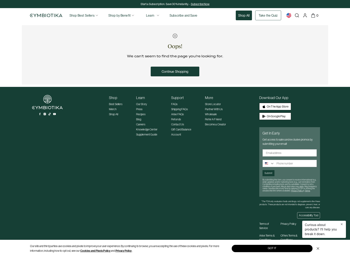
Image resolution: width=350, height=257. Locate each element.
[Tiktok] (49, 114)
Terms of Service (264, 226)
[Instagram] (44, 114)
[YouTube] (54, 114)
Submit (268, 173)
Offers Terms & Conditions (289, 238)
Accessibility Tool (308, 215)
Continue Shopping (175, 71)
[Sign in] (305, 15)
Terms (307, 190)
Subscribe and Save (183, 15)
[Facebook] (40, 114)
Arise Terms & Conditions (267, 238)
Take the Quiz (268, 15)
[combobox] (268, 163)
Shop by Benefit (119, 15)
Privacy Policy (123, 251)
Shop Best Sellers (82, 15)
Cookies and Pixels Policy (95, 251)
